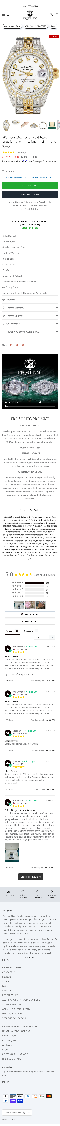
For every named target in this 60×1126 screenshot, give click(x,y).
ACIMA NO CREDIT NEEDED (16, 1009)
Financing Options (30, 194)
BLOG (5, 1049)
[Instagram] (8, 960)
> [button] (30, 876)
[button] (48, 681)
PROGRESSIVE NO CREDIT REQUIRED (20, 1026)
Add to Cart (30, 185)
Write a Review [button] (31, 614)
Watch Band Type (12, 26)
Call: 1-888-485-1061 (30, 209)
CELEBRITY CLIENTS (11, 967)
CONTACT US (8, 972)
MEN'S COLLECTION (12, 1013)
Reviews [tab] (10, 630)
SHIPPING (7, 990)
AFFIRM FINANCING (12, 1004)
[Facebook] (3, 960)
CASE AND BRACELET (35, 26)
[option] (30, 75)
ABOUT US (7, 981)
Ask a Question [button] (31, 621)
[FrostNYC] (30, 14)
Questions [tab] (28, 630)
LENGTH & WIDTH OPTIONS (16, 1031)
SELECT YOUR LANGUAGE (15, 1054)
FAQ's (5, 986)
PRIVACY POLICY (10, 1035)
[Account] (50, 14)
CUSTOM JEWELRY (11, 1040)
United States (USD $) (15, 1112)
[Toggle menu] (3, 14)
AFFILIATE (7, 1045)
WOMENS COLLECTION (14, 1018)
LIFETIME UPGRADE (11, 1058)
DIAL (53, 26)
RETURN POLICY (10, 995)
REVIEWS (6, 976)
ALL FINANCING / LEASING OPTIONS (21, 1000)
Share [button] (10, 681)
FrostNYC (12, 1119)
